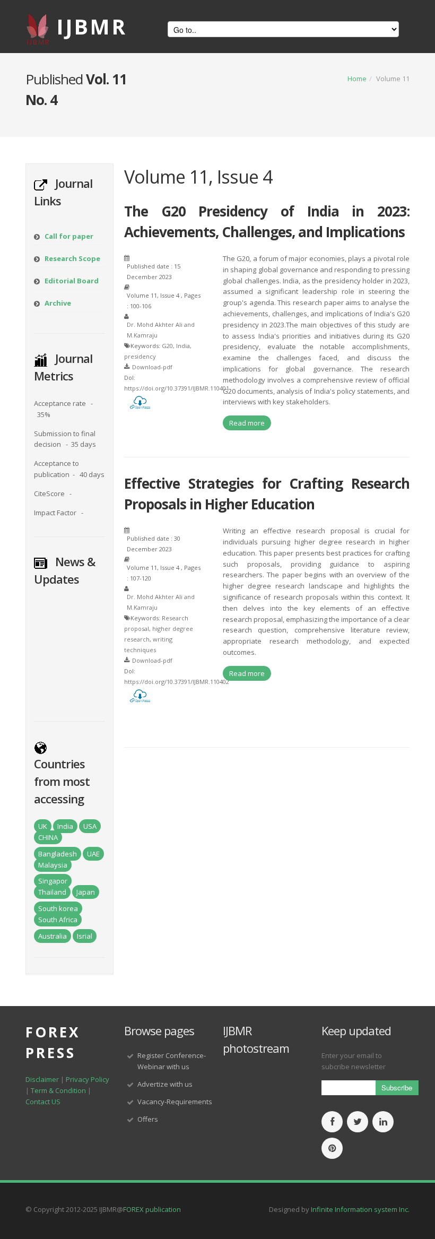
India (65, 826)
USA (90, 826)
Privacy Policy (87, 1079)
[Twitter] (357, 1122)
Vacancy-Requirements (174, 1101)
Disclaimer (42, 1079)
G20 (167, 346)
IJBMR (92, 26)
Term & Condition (58, 1090)
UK (42, 826)
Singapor (52, 881)
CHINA (48, 837)
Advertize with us (165, 1084)
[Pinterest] (332, 1149)
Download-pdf (152, 367)
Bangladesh (57, 854)
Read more (247, 423)
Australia (52, 936)
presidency (140, 356)
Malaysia (52, 865)
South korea (58, 908)
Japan (85, 892)
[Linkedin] (383, 1122)
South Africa (57, 919)
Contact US (42, 1101)
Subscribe (396, 1087)
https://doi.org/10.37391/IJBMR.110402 (176, 682)
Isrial (84, 936)
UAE (93, 854)
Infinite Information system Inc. (360, 1209)
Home (357, 78)
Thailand (52, 892)
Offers (147, 1119)
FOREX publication (152, 1209)
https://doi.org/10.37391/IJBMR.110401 (176, 388)
